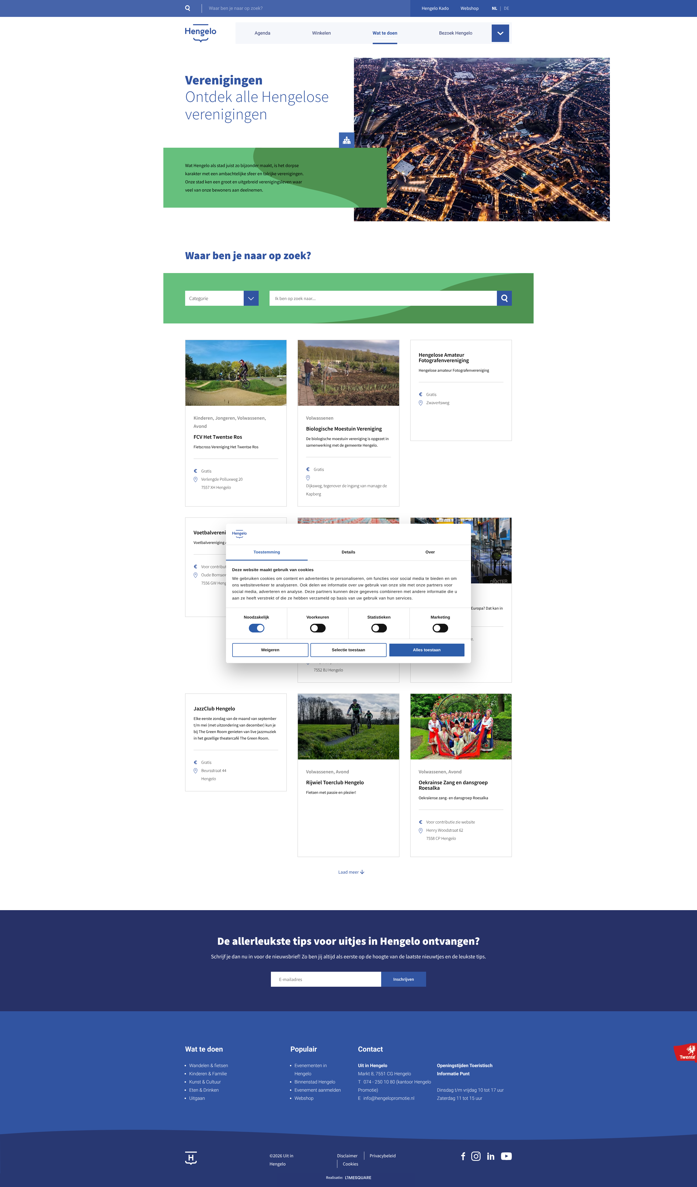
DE (506, 8)
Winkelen (321, 33)
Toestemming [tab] (266, 552)
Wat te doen (385, 33)
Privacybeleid (383, 1156)
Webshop (470, 8)
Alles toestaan (427, 650)
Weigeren (270, 650)
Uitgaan (197, 1098)
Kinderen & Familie (208, 1074)
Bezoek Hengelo (455, 33)
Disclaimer (347, 1156)
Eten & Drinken (204, 1090)
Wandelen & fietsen (208, 1065)
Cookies (350, 1164)
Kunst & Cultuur (205, 1082)
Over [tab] (430, 552)
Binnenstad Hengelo (315, 1082)
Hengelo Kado (435, 8)
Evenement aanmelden (318, 1090)
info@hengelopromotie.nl (388, 1098)
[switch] (318, 628)
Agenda (262, 33)
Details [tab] (348, 552)
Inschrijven (403, 979)
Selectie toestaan (348, 650)
